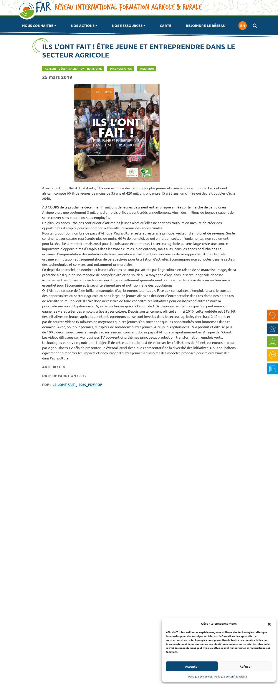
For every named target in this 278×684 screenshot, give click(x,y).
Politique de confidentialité (230, 676)
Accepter (192, 666)
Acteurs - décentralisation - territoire (73, 68)
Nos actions (82, 25)
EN (242, 25)
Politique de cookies (200, 676)
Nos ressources (127, 25)
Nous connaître (37, 25)
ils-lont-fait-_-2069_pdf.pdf (76, 384)
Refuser (246, 666)
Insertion (147, 68)
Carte (165, 25)
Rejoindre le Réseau (205, 25)
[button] (269, 623)
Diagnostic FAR (121, 68)
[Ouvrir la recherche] (255, 25)
